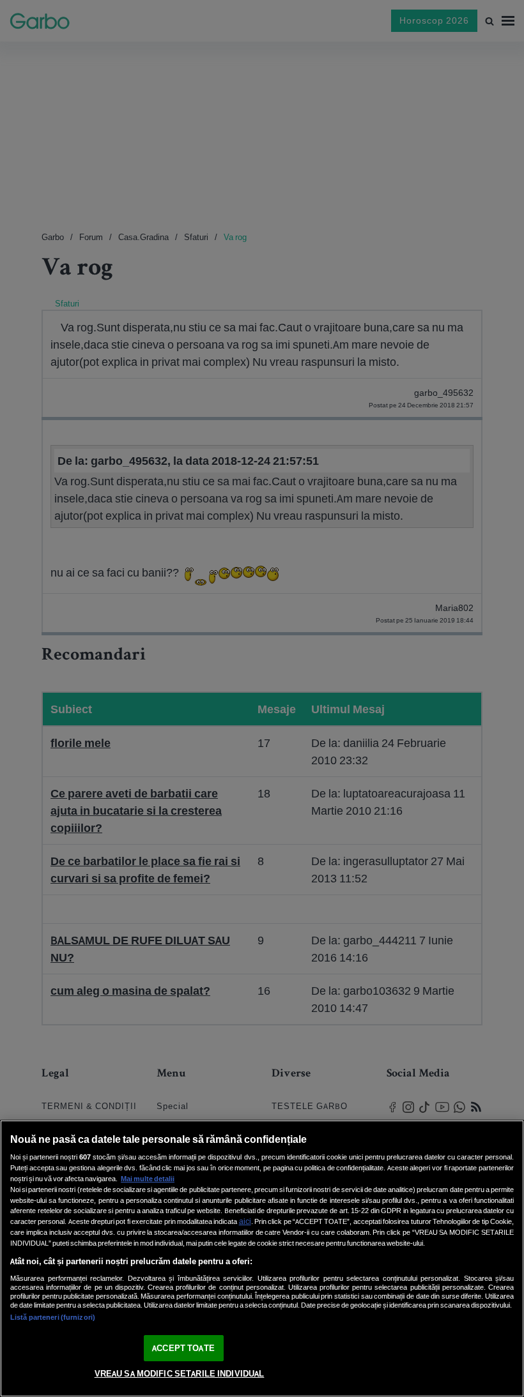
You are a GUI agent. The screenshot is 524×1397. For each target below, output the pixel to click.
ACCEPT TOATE (183, 1348)
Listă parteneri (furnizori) (52, 1317)
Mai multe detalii (147, 1178)
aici (245, 1221)
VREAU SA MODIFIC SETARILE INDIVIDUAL (180, 1373)
